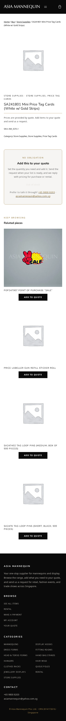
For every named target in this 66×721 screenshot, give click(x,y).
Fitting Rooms (44, 650)
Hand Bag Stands (45, 655)
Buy (13, 21)
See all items (11, 603)
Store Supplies (23, 21)
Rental (8, 609)
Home (7, 21)
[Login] (52, 7)
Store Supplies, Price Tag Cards (42, 136)
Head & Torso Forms (15, 655)
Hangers (9, 661)
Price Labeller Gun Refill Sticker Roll (30, 367)
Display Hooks (44, 644)
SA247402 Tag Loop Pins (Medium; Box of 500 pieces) (30, 447)
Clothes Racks (12, 666)
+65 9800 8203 (46, 192)
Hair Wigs (41, 661)
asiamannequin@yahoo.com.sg (33, 196)
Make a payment (13, 614)
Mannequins (11, 644)
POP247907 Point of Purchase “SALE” (28, 290)
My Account (11, 620)
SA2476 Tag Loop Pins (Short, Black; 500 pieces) (30, 528)
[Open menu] (45, 7)
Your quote (11, 626)
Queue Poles (43, 666)
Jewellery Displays (15, 672)
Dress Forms (11, 650)
